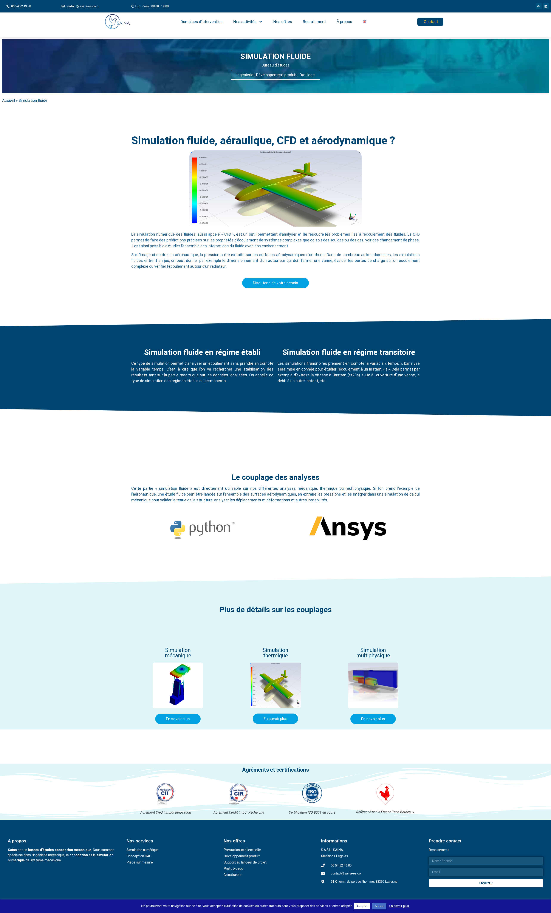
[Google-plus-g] (539, 6)
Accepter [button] (362, 906)
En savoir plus (399, 906)
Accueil (8, 100)
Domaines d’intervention (202, 21)
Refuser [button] (379, 906)
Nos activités (245, 21)
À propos (344, 21)
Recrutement (314, 21)
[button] (150, 6)
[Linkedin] (546, 6)
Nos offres (282, 21)
